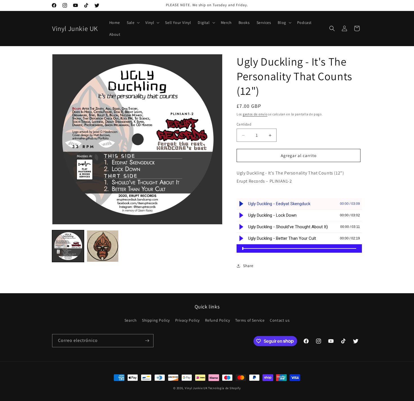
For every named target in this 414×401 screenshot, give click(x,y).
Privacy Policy (187, 320)
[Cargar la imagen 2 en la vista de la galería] (103, 246)
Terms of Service (250, 320)
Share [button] (248, 265)
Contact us (280, 320)
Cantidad (244, 124)
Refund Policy (217, 320)
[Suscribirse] (147, 340)
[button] (132, 22)
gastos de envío (255, 114)
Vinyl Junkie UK (196, 388)
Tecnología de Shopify (224, 388)
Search (130, 320)
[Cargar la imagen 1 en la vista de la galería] (68, 246)
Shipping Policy (156, 320)
